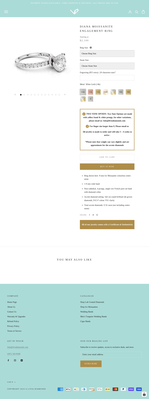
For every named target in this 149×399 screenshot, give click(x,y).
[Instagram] (15, 360)
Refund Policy (13, 321)
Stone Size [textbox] (84, 60)
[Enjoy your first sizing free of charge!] (91, 48)
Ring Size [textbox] (97, 47)
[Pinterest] (97, 215)
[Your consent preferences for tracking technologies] (144, 394)
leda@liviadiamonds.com (114, 121)
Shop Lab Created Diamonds (92, 302)
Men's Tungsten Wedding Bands (93, 316)
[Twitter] (93, 215)
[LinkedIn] (22, 360)
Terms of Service (14, 331)
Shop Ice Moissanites (89, 307)
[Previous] (15, 94)
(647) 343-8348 (13, 354)
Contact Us (11, 312)
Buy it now (107, 167)
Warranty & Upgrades (16, 316)
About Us (11, 307)
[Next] (64, 94)
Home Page (12, 302)
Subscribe (91, 364)
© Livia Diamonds (36, 389)
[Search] (136, 11)
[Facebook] (89, 215)
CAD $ (10, 382)
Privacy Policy (13, 326)
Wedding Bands (86, 312)
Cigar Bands (85, 321)
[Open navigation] (6, 11)
